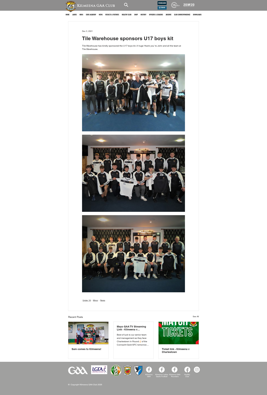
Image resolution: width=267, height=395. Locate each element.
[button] (74, 15)
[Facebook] (174, 369)
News (102, 300)
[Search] (126, 5)
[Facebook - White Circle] (149, 369)
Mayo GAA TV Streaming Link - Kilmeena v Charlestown (131, 328)
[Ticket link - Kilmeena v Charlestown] (179, 333)
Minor (95, 300)
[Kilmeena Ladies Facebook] (162, 369)
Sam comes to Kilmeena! (86, 349)
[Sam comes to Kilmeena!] (88, 333)
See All (196, 316)
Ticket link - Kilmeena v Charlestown (176, 350)
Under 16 (87, 300)
